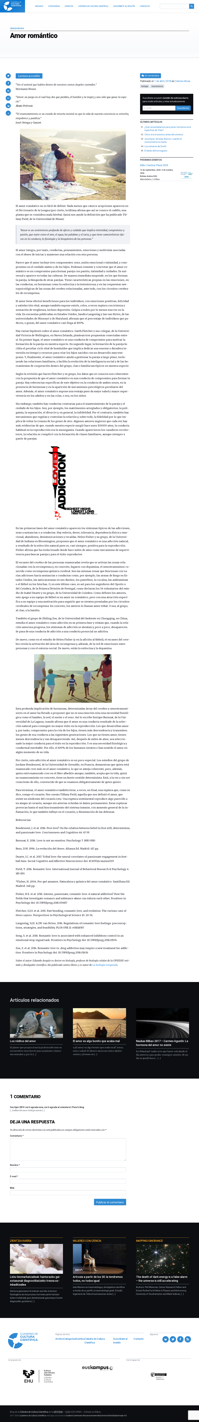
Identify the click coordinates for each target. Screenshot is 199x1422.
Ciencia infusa (17, 28)
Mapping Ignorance (149, 1240)
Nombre (15, 1165)
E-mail (14, 1176)
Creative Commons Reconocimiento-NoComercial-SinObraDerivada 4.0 (96, 1416)
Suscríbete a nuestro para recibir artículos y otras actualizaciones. (165, 100)
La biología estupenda (105, 964)
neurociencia (157, 86)
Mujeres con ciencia (87, 1240)
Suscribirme (183, 108)
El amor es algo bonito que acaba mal (96, 1041)
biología (144, 86)
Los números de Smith (155, 146)
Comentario (16, 1136)
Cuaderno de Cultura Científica (33, 1416)
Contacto (139, 1338)
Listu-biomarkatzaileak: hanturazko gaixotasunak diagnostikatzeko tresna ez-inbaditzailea (35, 1280)
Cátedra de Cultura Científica (94, 1340)
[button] (8, 75)
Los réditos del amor (23, 1041)
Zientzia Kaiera (20, 1240)
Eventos (80, 1338)
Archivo (59, 1338)
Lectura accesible (29, 75)
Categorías (70, 1338)
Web (12, 1188)
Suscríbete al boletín (120, 1340)
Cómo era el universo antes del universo (163, 134)
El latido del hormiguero (155, 150)
